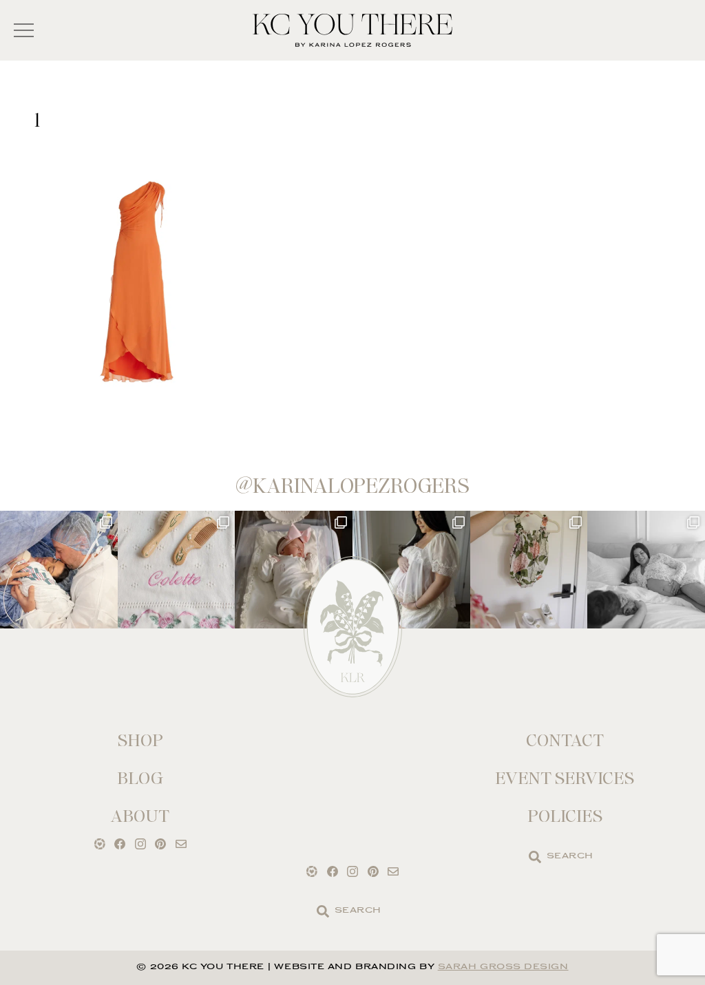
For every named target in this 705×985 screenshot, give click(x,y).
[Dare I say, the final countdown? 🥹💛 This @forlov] (411, 569)
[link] (535, 857)
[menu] (24, 31)
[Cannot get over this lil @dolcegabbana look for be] (529, 569)
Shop (140, 740)
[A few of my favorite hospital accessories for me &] (176, 569)
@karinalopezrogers (352, 486)
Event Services (564, 778)
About (140, 816)
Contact (565, 740)
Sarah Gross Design (503, 967)
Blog (140, 778)
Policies (564, 816)
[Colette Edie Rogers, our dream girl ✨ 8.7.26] (293, 569)
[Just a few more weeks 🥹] (646, 569)
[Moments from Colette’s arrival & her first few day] (59, 569)
